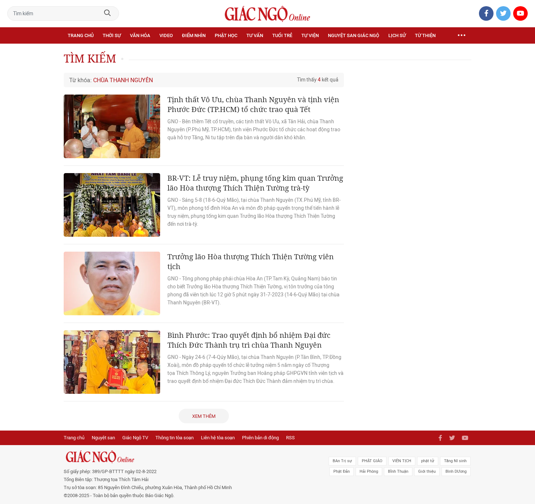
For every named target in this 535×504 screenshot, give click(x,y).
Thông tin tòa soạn (174, 437)
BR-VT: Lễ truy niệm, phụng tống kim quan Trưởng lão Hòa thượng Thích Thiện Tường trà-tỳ (255, 183)
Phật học (226, 35)
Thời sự (112, 35)
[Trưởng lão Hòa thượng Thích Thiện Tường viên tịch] (112, 283)
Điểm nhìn (194, 35)
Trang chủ (81, 35)
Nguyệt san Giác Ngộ (353, 35)
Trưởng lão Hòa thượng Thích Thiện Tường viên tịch (250, 261)
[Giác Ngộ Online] (186, 456)
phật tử (427, 461)
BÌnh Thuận (398, 471)
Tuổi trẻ (282, 35)
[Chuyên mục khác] (461, 35)
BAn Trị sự (342, 461)
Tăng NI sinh (455, 461)
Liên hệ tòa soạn (218, 437)
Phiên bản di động (260, 437)
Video (166, 35)
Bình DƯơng (456, 471)
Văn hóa (140, 35)
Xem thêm (203, 416)
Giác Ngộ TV (135, 437)
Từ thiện (425, 35)
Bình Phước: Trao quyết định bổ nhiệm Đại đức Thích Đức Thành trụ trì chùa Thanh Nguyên (248, 340)
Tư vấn (254, 35)
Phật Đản (341, 471)
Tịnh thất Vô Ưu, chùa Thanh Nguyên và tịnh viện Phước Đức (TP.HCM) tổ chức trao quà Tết (253, 104)
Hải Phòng (369, 471)
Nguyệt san (103, 437)
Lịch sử (397, 35)
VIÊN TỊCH (401, 461)
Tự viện (310, 35)
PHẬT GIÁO (372, 461)
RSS (290, 437)
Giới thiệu (427, 471)
